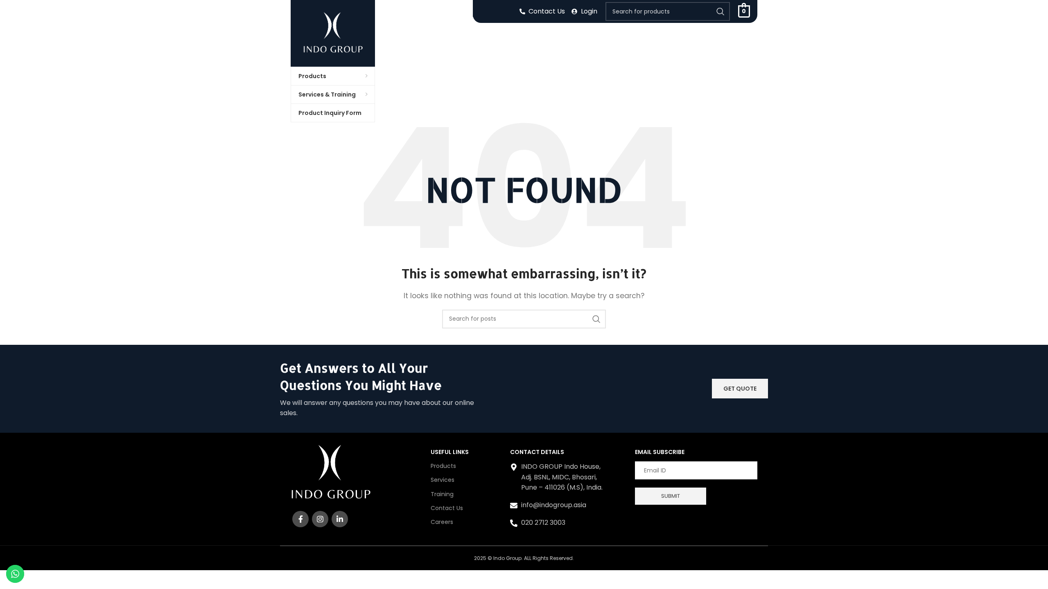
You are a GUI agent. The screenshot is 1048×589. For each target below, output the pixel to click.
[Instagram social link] (320, 519)
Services (442, 480)
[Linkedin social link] (340, 519)
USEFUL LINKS (450, 452)
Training (442, 494)
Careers (442, 522)
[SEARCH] (720, 11)
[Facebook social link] (300, 519)
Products (443, 466)
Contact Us (447, 508)
